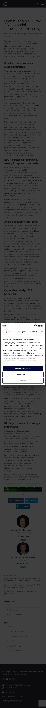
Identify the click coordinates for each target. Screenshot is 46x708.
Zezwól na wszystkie (23, 368)
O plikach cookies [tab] (37, 332)
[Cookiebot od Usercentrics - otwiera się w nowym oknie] (34, 325)
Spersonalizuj (22, 374)
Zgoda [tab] (7, 332)
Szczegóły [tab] (21, 332)
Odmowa (23, 381)
